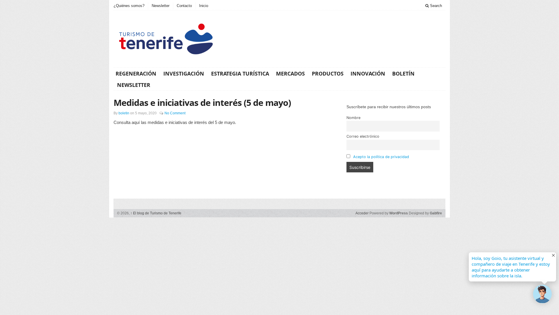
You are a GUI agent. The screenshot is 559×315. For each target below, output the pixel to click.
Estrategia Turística (240, 73)
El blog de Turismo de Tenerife (155, 213)
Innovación (368, 73)
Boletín (403, 73)
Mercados (290, 73)
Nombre (353, 118)
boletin (123, 113)
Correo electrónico (362, 136)
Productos (328, 73)
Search (435, 6)
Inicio (203, 6)
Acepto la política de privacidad (381, 157)
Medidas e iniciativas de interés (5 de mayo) (202, 102)
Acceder (362, 213)
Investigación (183, 73)
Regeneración (136, 73)
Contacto (184, 6)
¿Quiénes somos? (129, 6)
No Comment (174, 113)
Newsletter (160, 6)
